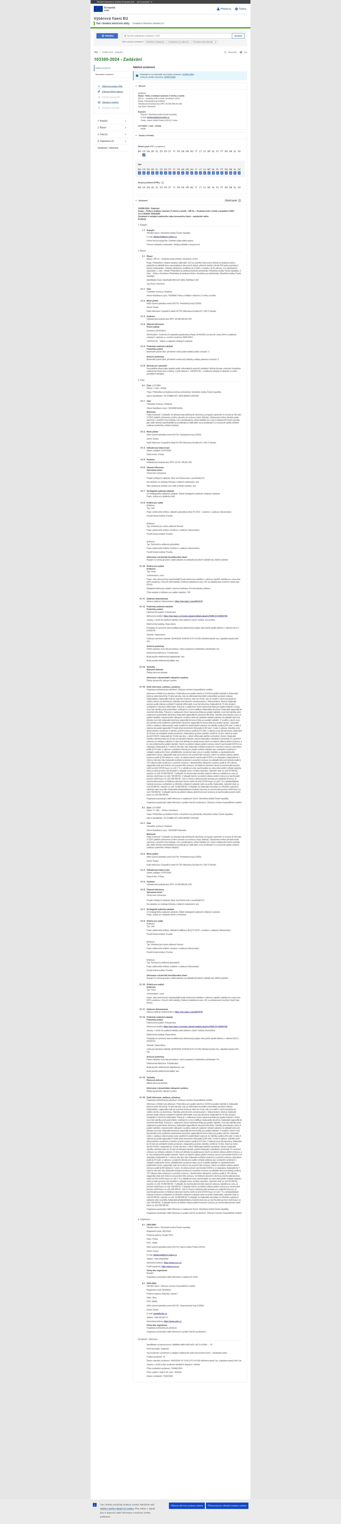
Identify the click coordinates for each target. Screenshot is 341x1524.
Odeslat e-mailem (110, 102)
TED (96, 52)
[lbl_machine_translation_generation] (162, 183)
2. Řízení (102, 127)
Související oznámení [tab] (104, 74)
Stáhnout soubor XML (112, 86)
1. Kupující (103, 121)
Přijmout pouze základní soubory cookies (227, 1506)
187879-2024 (170, 77)
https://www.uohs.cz (173, 1321)
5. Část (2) (102, 134)
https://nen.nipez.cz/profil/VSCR (189, 601)
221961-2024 (188, 74)
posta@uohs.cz (160, 1313)
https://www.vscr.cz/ (173, 1262)
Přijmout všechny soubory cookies (187, 1506)
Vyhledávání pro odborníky (178, 42)
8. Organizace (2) (106, 141)
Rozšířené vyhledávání (155, 42)
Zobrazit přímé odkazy (112, 92)
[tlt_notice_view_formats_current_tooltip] (239, 200)
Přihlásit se (226, 9)
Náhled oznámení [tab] (103, 68)
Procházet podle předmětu (203, 42)
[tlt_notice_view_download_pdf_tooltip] (139, 173)
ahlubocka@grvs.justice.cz (158, 117)
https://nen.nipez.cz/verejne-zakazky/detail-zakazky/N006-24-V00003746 (195, 616)
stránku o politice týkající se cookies (117, 1508)
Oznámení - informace (108, 148)
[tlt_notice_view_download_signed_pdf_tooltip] (143, 155)
